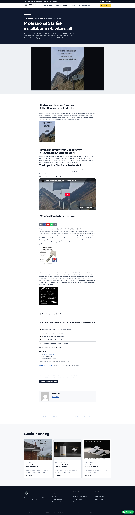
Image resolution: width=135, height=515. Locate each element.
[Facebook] (44, 224)
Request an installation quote (49, 381)
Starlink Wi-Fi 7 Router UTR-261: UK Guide (62, 465)
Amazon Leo (59, 5)
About (78, 5)
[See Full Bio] (59, 397)
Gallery (73, 5)
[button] (67, 329)
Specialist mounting (57, 501)
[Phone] (55, 224)
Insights (29, 13)
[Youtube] (48, 224)
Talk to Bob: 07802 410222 (105, 1)
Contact (75, 501)
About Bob (76, 494)
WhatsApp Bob (99, 499)
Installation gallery (78, 499)
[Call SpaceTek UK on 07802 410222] (97, 5)
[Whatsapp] (51, 224)
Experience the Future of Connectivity (52, 339)
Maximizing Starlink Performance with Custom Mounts (56, 329)
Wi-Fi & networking (57, 499)
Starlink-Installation (28, 18)
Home (25, 13)
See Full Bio (55, 397)
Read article (29, 475)
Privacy (106, 512)
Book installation (86, 5)
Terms (110, 512)
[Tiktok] (41, 224)
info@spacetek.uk (99, 496)
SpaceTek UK (42, 18)
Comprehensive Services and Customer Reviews (55, 343)
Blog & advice (66, 5)
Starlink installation (49, 5)
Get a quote (104, 5)
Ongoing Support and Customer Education (53, 336)
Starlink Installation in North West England (32, 465)
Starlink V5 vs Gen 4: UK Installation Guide (91, 465)
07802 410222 (99, 494)
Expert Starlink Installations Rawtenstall (52, 333)
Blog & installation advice (80, 496)
